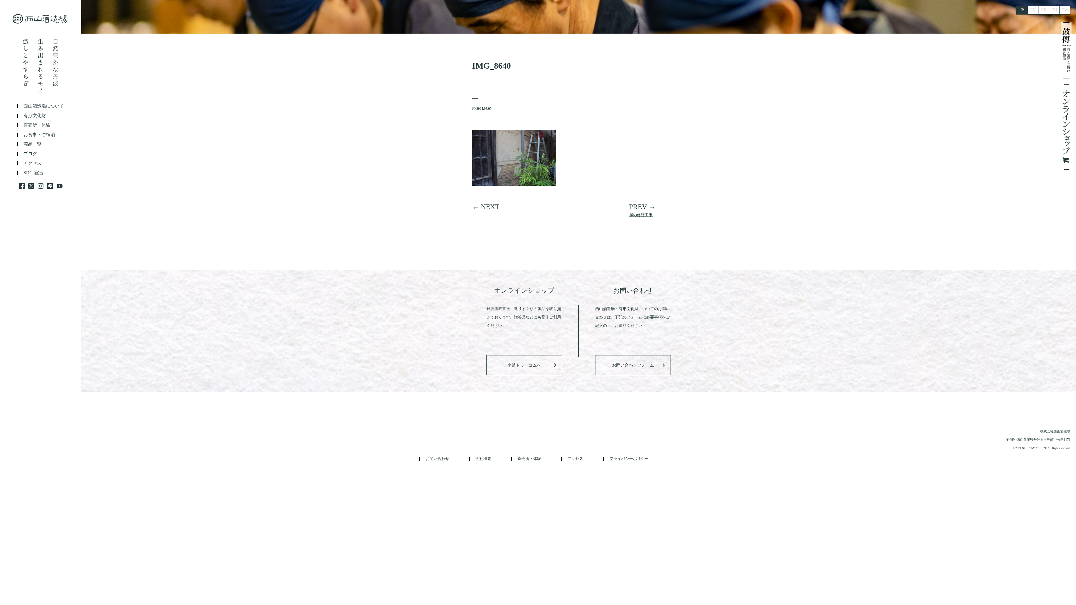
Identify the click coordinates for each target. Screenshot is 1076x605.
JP (1022, 10)
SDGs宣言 (33, 173)
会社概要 (483, 459)
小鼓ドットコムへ (524, 365)
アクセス (32, 163)
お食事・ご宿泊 (39, 135)
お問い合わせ (437, 459)
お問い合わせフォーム (633, 365)
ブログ (30, 154)
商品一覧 (32, 144)
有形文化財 (35, 116)
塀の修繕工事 (641, 215)
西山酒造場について (44, 106)
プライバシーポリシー (629, 459)
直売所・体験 (37, 125)
